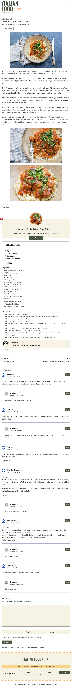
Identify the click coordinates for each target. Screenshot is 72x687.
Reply (67, 375)
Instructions (10, 256)
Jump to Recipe (8, 28)
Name (4, 632)
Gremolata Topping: (14, 253)
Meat (7, 19)
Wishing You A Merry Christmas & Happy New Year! (56, 360)
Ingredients (10, 251)
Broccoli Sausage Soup (8, 360)
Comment (5, 607)
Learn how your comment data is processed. (33, 647)
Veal (11, 19)
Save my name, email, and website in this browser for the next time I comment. (22, 637)
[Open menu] (68, 6)
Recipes (3, 19)
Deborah (5, 24)
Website (52, 632)
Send (64, 672)
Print (36, 238)
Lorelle (9, 374)
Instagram (37, 345)
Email (28, 632)
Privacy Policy (35, 684)
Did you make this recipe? (14, 259)
